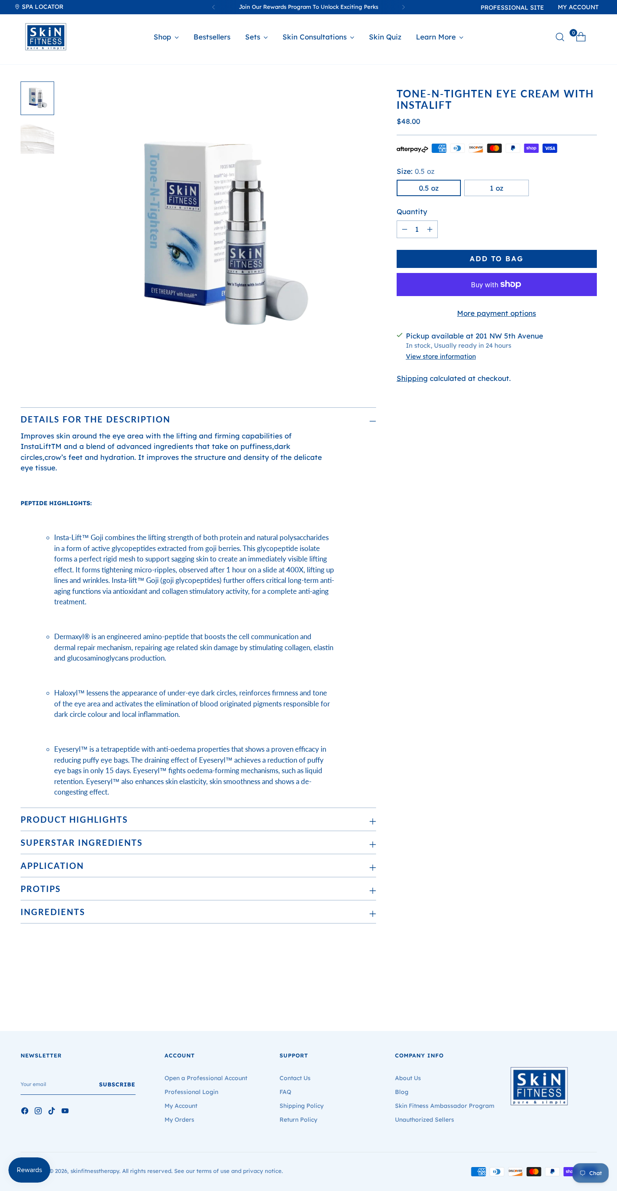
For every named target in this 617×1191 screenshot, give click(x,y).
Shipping (412, 378)
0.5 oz (429, 188)
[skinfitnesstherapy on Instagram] (39, 1112)
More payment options (496, 313)
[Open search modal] (560, 37)
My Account (181, 1106)
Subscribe (117, 1084)
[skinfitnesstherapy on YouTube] (66, 1112)
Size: (415, 171)
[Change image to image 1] (37, 98)
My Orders (179, 1119)
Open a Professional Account (206, 1078)
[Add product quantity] (404, 229)
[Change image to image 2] (37, 137)
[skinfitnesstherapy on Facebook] (26, 1112)
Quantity (412, 211)
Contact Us (295, 1078)
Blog (401, 1092)
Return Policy (298, 1119)
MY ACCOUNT (578, 7)
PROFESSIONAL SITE (512, 7)
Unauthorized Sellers (424, 1119)
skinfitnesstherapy (95, 1170)
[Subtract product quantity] (429, 229)
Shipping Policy (302, 1106)
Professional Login (191, 1092)
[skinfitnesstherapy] (46, 37)
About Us (408, 1078)
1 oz (496, 188)
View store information (441, 356)
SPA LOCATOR (41, 6)
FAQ (285, 1092)
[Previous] (213, 7)
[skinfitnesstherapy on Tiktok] (52, 1112)
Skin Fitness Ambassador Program (444, 1106)
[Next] (403, 7)
